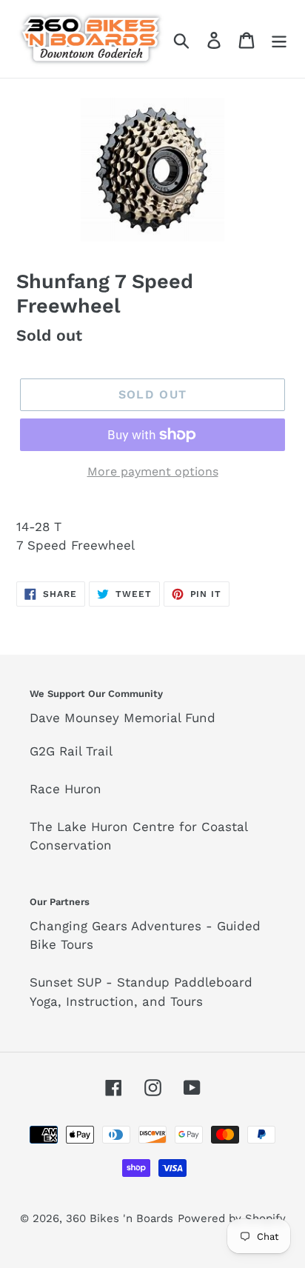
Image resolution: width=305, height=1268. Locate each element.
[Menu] (279, 38)
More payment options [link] (152, 471)
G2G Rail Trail (71, 751)
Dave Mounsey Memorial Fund (122, 717)
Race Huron (65, 788)
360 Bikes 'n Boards (119, 1218)
